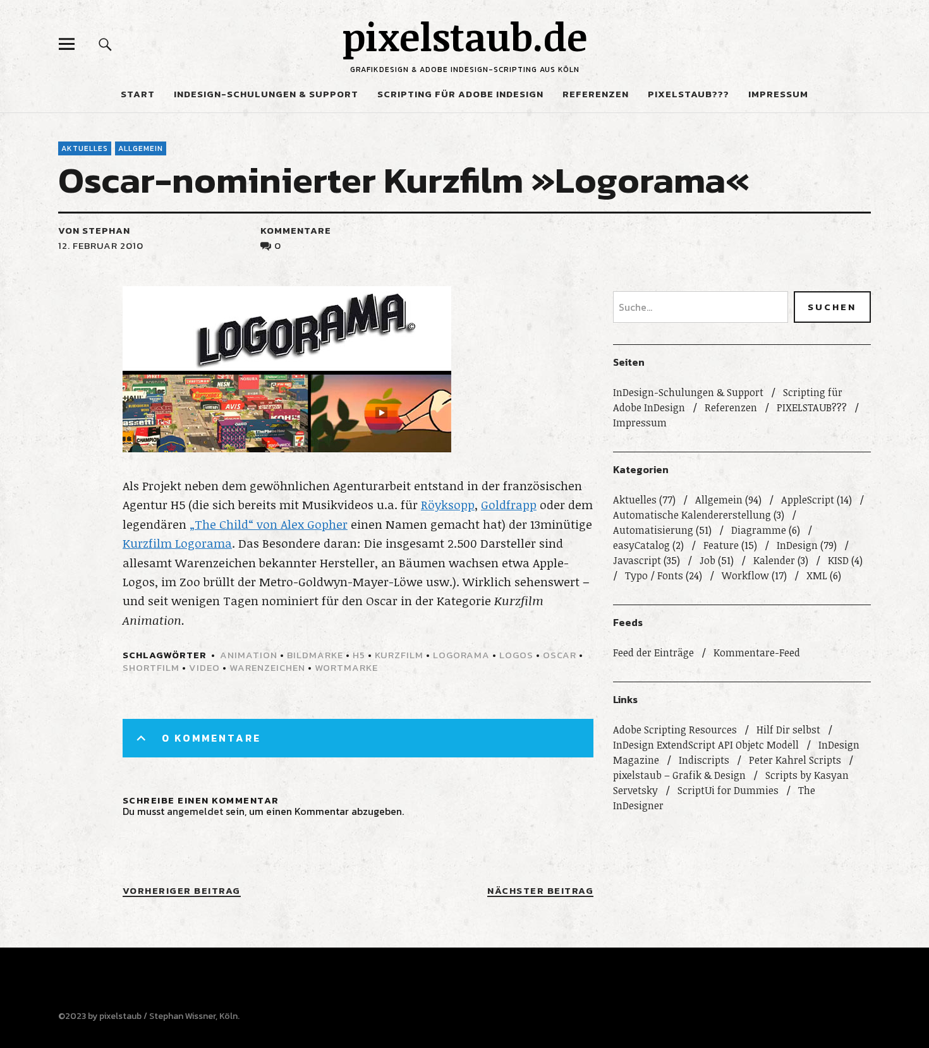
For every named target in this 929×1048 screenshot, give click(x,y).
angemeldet (195, 811)
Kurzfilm (399, 654)
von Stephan (94, 230)
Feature (721, 545)
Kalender (774, 560)
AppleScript (807, 500)
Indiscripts (704, 760)
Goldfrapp (509, 505)
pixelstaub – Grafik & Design (679, 775)
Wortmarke (346, 667)
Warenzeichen (267, 667)
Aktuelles (84, 148)
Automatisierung (653, 530)
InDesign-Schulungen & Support (266, 94)
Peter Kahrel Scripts (795, 760)
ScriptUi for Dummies (728, 790)
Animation (248, 654)
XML (816, 575)
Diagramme (758, 530)
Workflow (745, 575)
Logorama (461, 654)
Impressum (778, 94)
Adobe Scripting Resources (675, 730)
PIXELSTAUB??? (688, 94)
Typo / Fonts (654, 575)
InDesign (797, 545)
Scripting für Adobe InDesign (460, 94)
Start (138, 94)
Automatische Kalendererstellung (692, 515)
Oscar (559, 654)
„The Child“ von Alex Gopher (269, 524)
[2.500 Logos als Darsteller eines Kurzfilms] (287, 448)
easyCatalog (641, 545)
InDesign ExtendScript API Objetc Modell (706, 745)
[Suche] (105, 44)
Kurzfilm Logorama (177, 543)
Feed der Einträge (653, 653)
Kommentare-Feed (756, 653)
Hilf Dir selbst (788, 730)
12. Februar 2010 (100, 245)
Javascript (637, 560)
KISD (838, 560)
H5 (359, 654)
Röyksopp (448, 505)
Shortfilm (151, 667)
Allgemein (140, 148)
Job (707, 560)
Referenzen (595, 94)
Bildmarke (315, 654)
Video (204, 667)
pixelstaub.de (465, 36)
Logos (516, 654)
